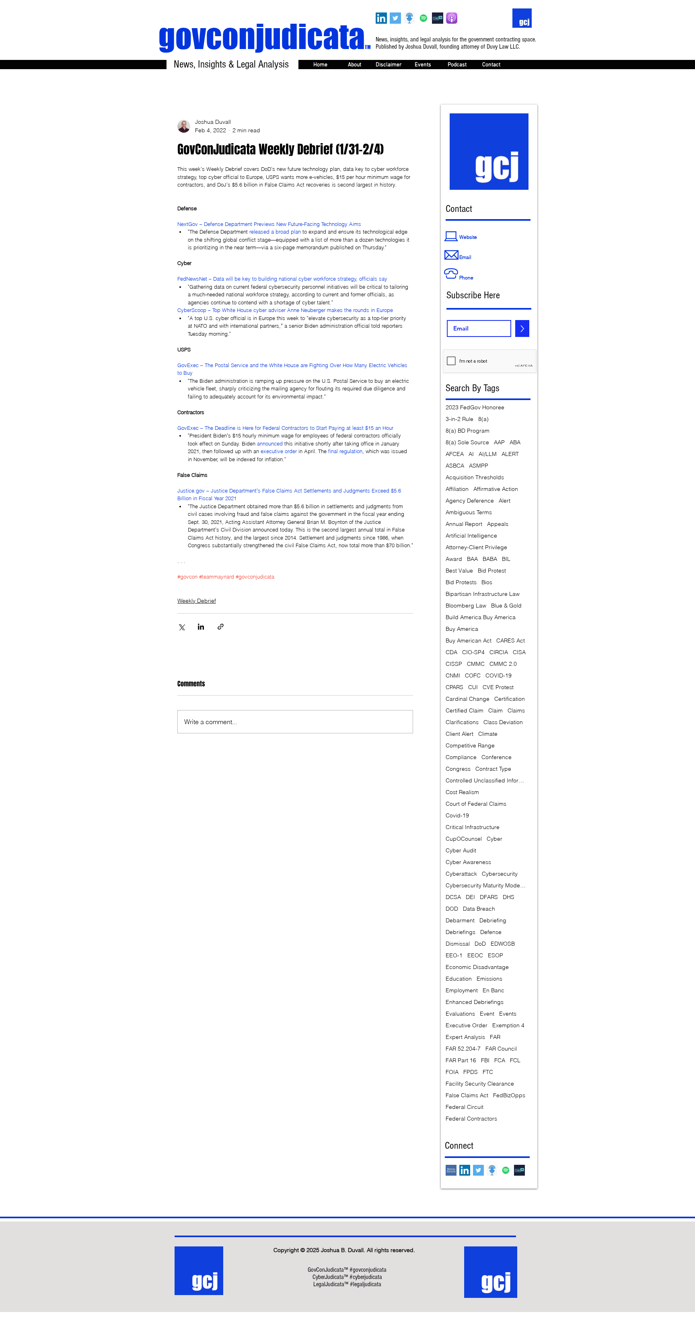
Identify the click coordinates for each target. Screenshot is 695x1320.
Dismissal (458, 943)
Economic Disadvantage (477, 967)
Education (459, 978)
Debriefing (492, 920)
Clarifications (462, 722)
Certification (509, 699)
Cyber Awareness (468, 862)
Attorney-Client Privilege (476, 547)
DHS (508, 897)
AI (471, 454)
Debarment (460, 920)
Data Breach (479, 908)
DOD (452, 908)
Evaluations (460, 1013)
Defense (491, 932)
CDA (451, 652)
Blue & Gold (506, 605)
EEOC (475, 955)
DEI (470, 897)
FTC (488, 1072)
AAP (499, 442)
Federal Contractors (471, 1118)
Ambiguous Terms (469, 512)
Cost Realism (462, 792)
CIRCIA (498, 652)
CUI (473, 687)
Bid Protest (492, 570)
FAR (495, 1037)
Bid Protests (461, 582)
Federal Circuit (464, 1107)
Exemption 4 (508, 1025)
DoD (480, 943)
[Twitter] (395, 18)
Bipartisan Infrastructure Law (483, 594)
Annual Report (464, 524)
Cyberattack (461, 873)
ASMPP (478, 465)
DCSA (453, 897)
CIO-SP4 (473, 652)
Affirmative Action (495, 489)
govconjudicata (264, 36)
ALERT (510, 454)
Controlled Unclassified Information (486, 780)
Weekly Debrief (196, 600)
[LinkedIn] (381, 18)
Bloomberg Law (466, 605)
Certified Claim (464, 710)
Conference (496, 757)
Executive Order (466, 1025)
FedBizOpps (509, 1095)
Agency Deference (470, 500)
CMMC (476, 664)
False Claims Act (467, 1095)
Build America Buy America (481, 617)
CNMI (453, 675)
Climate (488, 734)
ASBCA (455, 465)
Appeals (497, 524)
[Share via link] (220, 626)
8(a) (483, 419)
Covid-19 (457, 815)
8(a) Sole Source (467, 442)
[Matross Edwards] (451, 1170)
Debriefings (460, 932)
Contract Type (493, 769)
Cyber (494, 839)
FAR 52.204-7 (463, 1048)
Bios (486, 582)
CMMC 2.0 (503, 664)
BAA (472, 559)
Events (507, 1013)
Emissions (489, 978)
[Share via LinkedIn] (201, 626)
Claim (495, 710)
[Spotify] (423, 18)
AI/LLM (488, 454)
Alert (504, 500)
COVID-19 (498, 675)
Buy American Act (468, 640)
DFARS (489, 897)
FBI (485, 1060)
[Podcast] (409, 18)
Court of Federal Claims (476, 804)
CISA (519, 652)
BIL (506, 559)
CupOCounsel (464, 839)
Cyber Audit (461, 850)
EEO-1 (454, 955)
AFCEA (455, 454)
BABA (490, 559)
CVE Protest (498, 687)
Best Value (459, 570)
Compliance (461, 757)
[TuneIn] (437, 18)
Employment (462, 990)
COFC (473, 675)
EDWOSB (503, 943)
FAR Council (501, 1048)
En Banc (493, 990)
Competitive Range (470, 745)
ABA (515, 442)
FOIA (452, 1072)
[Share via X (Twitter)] (181, 626)
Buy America (462, 629)
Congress (458, 769)
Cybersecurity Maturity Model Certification (486, 885)
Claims (516, 710)
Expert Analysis (465, 1037)
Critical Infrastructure (473, 827)
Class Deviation (503, 722)
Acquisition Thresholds (475, 477)
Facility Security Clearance (480, 1083)
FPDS (470, 1072)
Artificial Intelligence (471, 535)
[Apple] (451, 18)
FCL (515, 1060)
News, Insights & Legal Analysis (231, 64)
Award (454, 559)
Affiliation (457, 489)
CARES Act (510, 640)
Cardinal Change (467, 699)
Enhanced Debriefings (475, 1002)
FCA (499, 1060)
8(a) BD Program (467, 430)
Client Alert (459, 734)
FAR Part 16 (461, 1060)
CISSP (454, 664)
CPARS (454, 687)
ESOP (495, 955)
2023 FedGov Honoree (475, 407)
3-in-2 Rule (459, 419)
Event (487, 1013)
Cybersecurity (500, 873)
